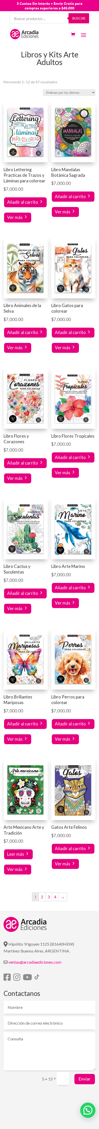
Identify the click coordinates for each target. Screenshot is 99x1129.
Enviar (85, 1079)
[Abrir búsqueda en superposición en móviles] (49, 18)
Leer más (15, 854)
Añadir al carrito (22, 202)
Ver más (15, 217)
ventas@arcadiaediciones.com (34, 962)
